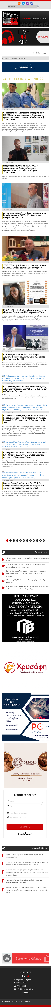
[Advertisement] (25, 518)
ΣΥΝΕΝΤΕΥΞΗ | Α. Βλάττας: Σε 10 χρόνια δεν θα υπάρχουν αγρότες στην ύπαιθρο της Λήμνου (24, 267)
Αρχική (14, 58)
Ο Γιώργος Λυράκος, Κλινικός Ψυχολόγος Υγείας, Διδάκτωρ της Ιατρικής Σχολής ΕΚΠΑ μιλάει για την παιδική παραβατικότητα (25, 389)
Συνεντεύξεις (21, 58)
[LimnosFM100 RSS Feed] (19, 3)
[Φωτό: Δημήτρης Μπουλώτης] (25, 148)
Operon (27, 1001)
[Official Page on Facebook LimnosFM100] (32, 3)
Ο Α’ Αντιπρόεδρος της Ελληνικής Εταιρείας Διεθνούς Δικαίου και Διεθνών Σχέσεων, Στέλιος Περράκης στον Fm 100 (24, 357)
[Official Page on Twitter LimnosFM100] (23, 3)
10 (37, 540)
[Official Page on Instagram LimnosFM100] (27, 3)
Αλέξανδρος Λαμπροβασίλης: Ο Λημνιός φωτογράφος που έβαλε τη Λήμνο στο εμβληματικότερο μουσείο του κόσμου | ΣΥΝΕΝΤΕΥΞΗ (20, 169)
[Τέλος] (44, 540)
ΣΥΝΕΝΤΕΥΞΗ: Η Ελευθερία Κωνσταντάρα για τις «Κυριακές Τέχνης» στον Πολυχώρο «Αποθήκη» (24, 311)
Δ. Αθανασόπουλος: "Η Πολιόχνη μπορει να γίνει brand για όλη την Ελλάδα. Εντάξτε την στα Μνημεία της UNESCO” (24, 215)
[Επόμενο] (40, 540)
